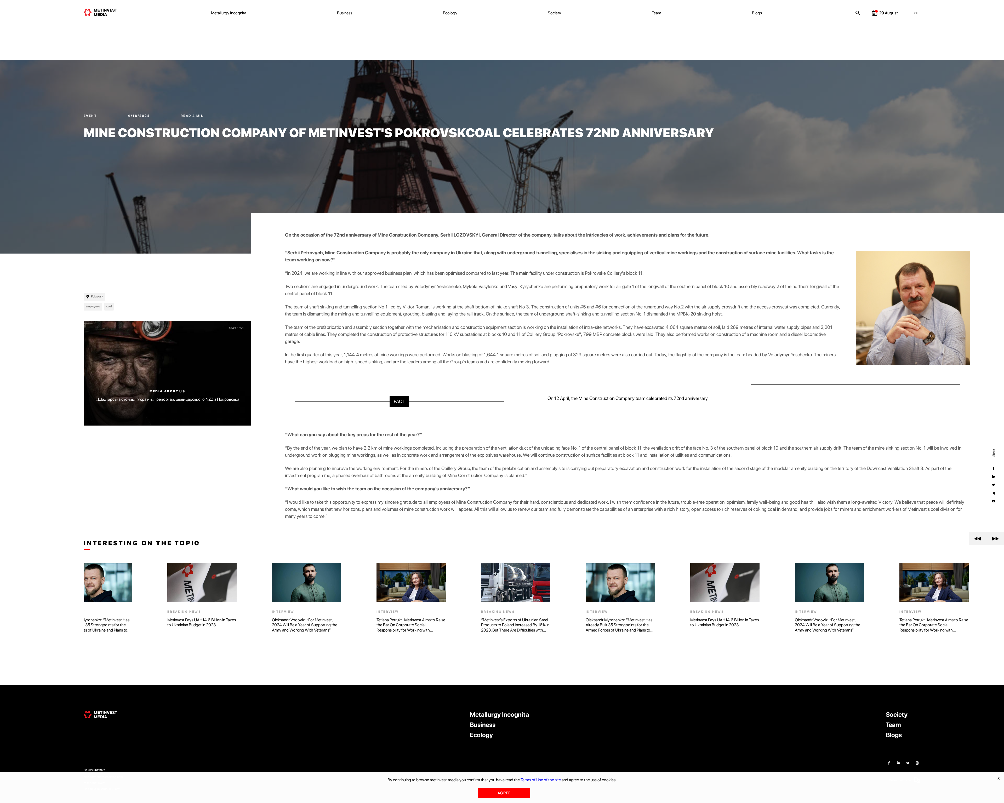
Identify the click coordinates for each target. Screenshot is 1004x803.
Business (344, 12)
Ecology (450, 12)
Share (993, 453)
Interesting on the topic (142, 543)
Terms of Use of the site (541, 779)
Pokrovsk (97, 296)
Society (554, 12)
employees (93, 306)
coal (109, 306)
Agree (504, 793)
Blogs (757, 12)
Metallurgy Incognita (228, 12)
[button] (977, 538)
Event (91, 116)
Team (656, 12)
